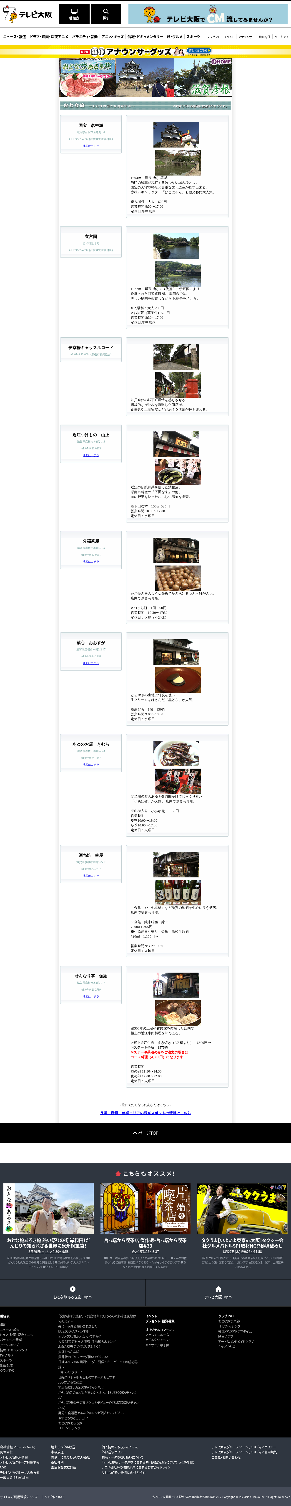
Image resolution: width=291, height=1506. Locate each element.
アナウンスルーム (157, 1334)
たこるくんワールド (158, 1339)
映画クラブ (225, 1336)
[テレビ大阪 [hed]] (27, 14)
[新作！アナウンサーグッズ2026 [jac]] (145, 51)
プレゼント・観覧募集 (160, 1321)
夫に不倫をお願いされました (77, 1326)
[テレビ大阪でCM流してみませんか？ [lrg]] (208, 21)
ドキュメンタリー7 (70, 1372)
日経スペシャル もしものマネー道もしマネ (86, 1377)
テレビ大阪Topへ (218, 1297)
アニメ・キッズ (9, 1345)
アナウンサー (246, 37)
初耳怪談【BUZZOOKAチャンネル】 (81, 1387)
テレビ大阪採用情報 (14, 1457)
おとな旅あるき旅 (70, 1423)
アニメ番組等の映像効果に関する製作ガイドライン (136, 1467)
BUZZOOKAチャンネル (73, 1331)
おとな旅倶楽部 (229, 1321)
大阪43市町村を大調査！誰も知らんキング (86, 1341)
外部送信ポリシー (114, 1452)
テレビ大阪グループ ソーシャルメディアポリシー (244, 1447)
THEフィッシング (69, 1428)
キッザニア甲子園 (157, 1345)
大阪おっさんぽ (68, 1351)
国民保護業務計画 (63, 1467)
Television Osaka (249, 1497)
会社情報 (17, 1447)
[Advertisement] (145, 1153)
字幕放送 (57, 1452)
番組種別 (57, 1462)
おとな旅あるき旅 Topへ (72, 1297)
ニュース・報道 (10, 1329)
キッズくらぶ (226, 1346)
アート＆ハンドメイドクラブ (236, 1341)
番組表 (5, 1316)
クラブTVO (281, 37)
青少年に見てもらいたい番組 (70, 1457)
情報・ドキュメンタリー (15, 1350)
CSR (3, 1467)
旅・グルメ (6, 1355)
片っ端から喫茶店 (70, 1382)
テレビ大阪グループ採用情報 (20, 1462)
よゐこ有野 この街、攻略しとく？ (79, 1346)
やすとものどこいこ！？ (73, 1418)
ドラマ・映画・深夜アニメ (16, 1334)
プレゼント (213, 37)
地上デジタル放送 (63, 1447)
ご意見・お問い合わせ (226, 1457)
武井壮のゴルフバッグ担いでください (83, 1356)
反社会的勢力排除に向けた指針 (124, 1472)
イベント (229, 37)
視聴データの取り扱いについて (123, 1457)
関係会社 (6, 1452)
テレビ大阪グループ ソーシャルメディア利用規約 (244, 1452)
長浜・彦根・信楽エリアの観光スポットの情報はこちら (145, 1113)
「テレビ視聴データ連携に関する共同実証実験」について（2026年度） (148, 1462)
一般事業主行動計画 (14, 1477)
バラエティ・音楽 (11, 1339)
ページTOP (148, 1133)
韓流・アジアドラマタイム (235, 1331)
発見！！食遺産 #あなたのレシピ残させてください (90, 1412)
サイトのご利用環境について (19, 1496)
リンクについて (55, 1496)
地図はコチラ (91, 146)
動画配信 (265, 37)
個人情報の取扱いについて (120, 1447)
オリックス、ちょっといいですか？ (79, 1336)
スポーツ (6, 1360)
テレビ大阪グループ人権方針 (20, 1472)
